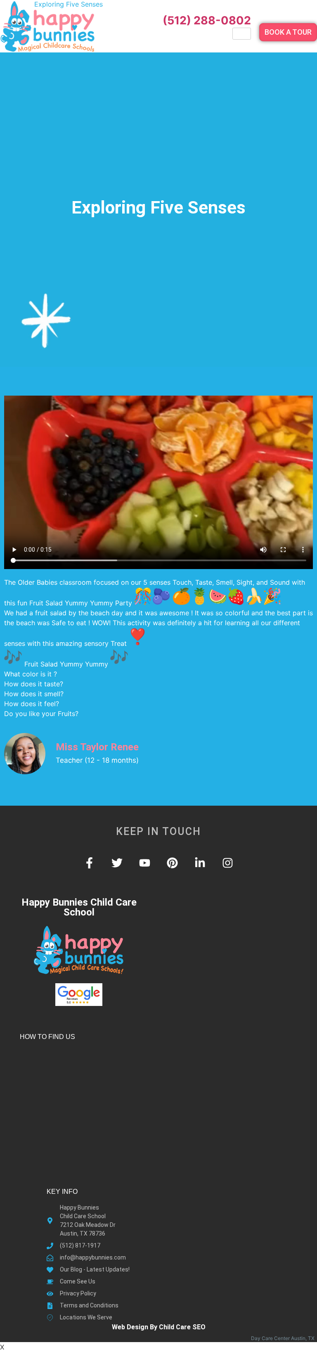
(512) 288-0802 (207, 20)
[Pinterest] (172, 862)
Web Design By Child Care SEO (159, 1327)
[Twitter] (117, 862)
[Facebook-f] (89, 862)
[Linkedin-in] (200, 862)
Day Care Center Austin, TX (284, 1338)
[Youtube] (144, 862)
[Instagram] (227, 862)
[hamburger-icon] (241, 34)
